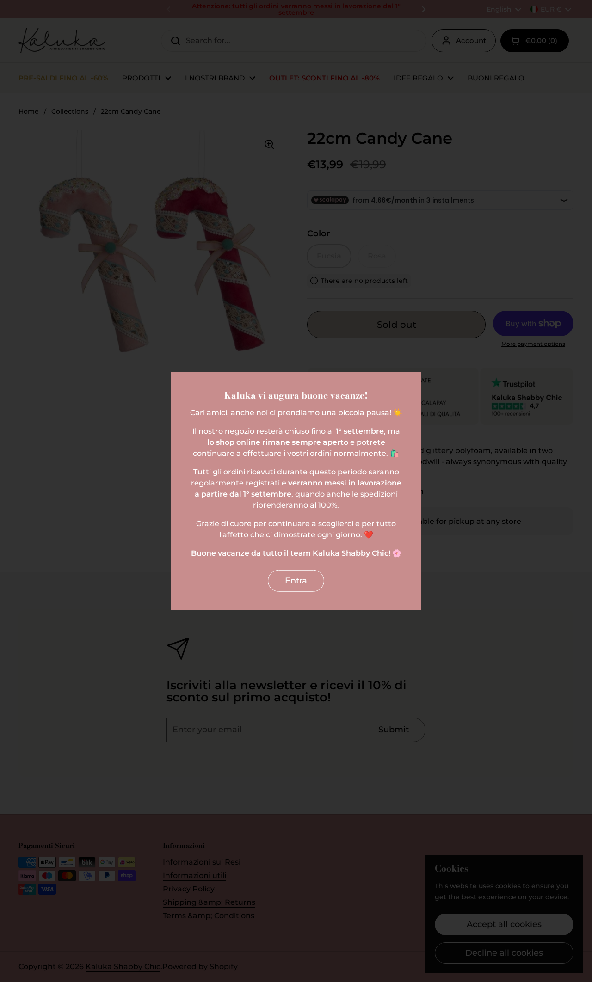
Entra (296, 581)
